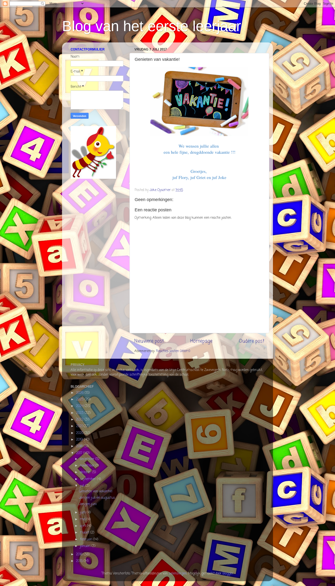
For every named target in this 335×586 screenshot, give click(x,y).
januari (85, 546)
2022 (80, 419)
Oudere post (251, 341)
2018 (80, 446)
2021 (80, 426)
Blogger (227, 573)
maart (85, 532)
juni (83, 512)
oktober (86, 472)
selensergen (178, 573)
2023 (80, 413)
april (83, 526)
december (87, 459)
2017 (79, 453)
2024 (80, 406)
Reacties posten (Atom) (173, 351)
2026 (80, 392)
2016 (80, 554)
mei (83, 519)
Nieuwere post (149, 341)
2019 (80, 439)
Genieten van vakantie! (95, 491)
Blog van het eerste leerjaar (151, 26)
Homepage (201, 341)
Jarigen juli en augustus (97, 497)
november (88, 465)
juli (82, 485)
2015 (80, 561)
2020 (80, 433)
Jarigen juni (88, 504)
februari (86, 539)
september (88, 479)
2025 (80, 399)
